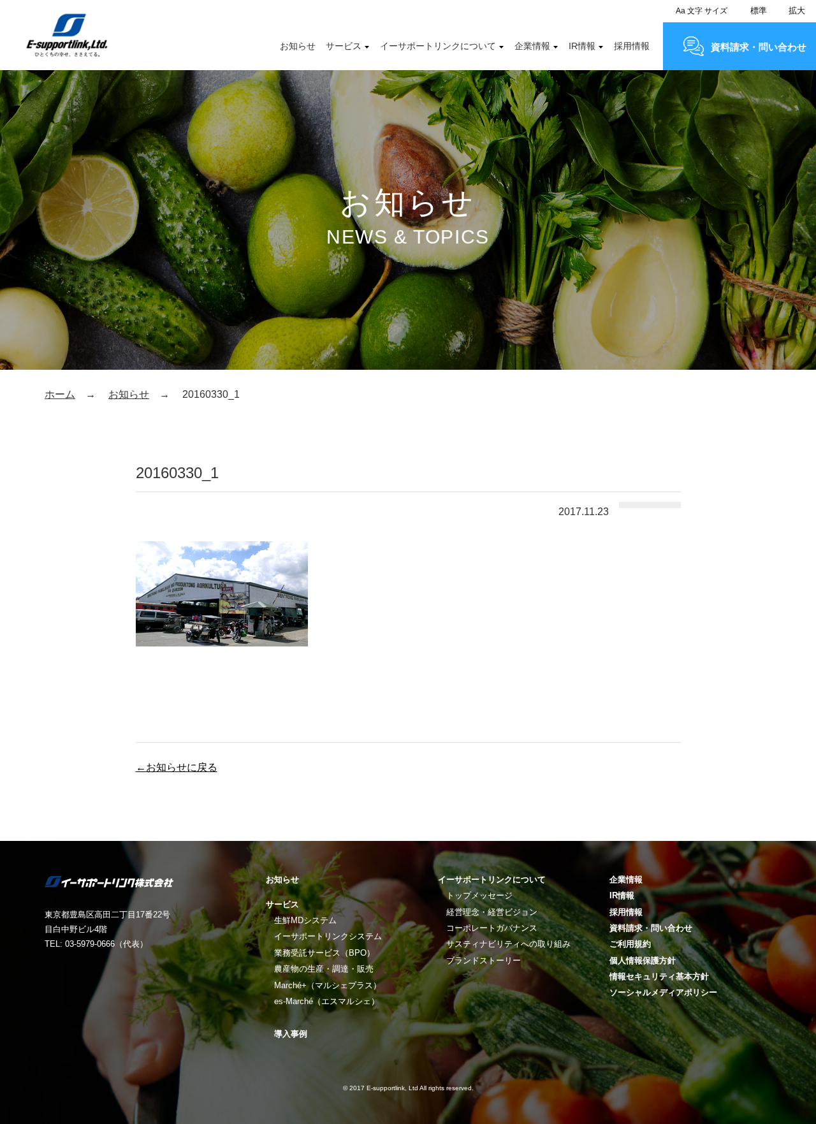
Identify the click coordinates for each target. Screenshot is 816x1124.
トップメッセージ (479, 895)
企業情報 (532, 46)
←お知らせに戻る (176, 767)
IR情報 (582, 46)
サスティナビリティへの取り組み (508, 944)
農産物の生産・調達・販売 (324, 969)
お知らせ (298, 46)
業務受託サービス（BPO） (324, 953)
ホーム (60, 394)
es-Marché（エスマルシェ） (326, 1001)
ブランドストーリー (483, 960)
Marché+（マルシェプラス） (327, 985)
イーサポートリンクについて (438, 46)
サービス (343, 46)
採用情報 (632, 46)
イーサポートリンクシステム (328, 936)
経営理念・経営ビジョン (491, 912)
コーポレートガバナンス (491, 928)
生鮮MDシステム (305, 920)
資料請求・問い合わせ (758, 46)
